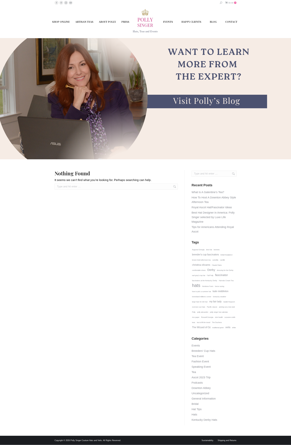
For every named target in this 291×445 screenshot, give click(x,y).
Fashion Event (200, 361)
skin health (219, 317)
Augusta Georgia (198, 250)
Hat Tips (197, 409)
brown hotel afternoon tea (201, 260)
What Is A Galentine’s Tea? (208, 192)
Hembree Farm (207, 286)
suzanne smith (229, 317)
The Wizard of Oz (201, 327)
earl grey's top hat (198, 275)
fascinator (221, 275)
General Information (204, 398)
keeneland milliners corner (201, 297)
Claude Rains (217, 265)
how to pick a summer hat (201, 291)
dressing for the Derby (225, 270)
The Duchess (217, 322)
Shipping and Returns (227, 440)
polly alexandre (202, 312)
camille (222, 260)
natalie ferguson (229, 302)
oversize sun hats (198, 307)
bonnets (217, 250)
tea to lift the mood (203, 322)
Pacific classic (212, 307)
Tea (194, 372)
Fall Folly (210, 275)
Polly (194, 312)
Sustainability (207, 440)
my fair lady (215, 301)
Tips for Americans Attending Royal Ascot (213, 229)
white (234, 327)
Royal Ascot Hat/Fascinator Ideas (212, 207)
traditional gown (218, 327)
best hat (209, 250)
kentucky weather (219, 297)
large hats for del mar (200, 302)
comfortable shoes (199, 270)
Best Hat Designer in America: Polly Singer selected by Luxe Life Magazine (213, 217)
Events (196, 345)
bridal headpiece (226, 255)
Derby (211, 269)
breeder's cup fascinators (205, 254)
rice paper (195, 317)
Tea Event (198, 356)
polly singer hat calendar (219, 312)
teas (193, 322)
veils (227, 327)
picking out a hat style (227, 307)
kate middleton (220, 291)
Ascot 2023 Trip (201, 377)
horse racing (219, 286)
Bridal (195, 403)
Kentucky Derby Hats (204, 419)
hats (196, 285)
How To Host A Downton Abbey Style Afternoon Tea (214, 200)
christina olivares (201, 265)
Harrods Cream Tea (226, 280)
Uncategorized (200, 393)
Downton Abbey (201, 388)
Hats (194, 414)
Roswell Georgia (207, 317)
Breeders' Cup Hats (203, 350)
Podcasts (197, 382)
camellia (215, 260)
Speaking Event (201, 366)
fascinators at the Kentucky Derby (204, 280)
